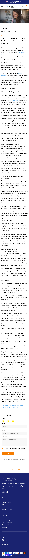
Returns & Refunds (7, 525)
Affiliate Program (7, 507)
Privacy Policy (6, 520)
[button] (2, 6)
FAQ (3, 504)
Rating (4, 418)
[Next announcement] (26, 2)
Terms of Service (7, 522)
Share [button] (4, 35)
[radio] (3, 420)
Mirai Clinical (14, 100)
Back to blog (15, 469)
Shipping (4, 527)
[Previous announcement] (3, 2)
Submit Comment (8, 453)
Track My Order (6, 502)
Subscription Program (8, 509)
